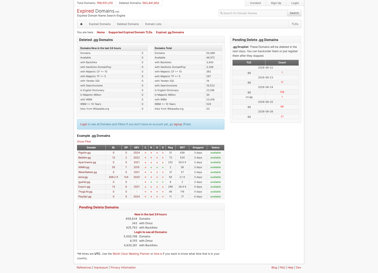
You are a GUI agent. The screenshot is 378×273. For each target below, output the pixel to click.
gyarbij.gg (84, 181)
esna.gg (83, 177)
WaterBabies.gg (87, 172)
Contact (255, 3)
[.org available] (157, 167)
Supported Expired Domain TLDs (130, 32)
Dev (298, 267)
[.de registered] (163, 153)
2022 (136, 157)
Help (291, 267)
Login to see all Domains (150, 232)
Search (294, 13)
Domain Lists (153, 24)
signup (178, 124)
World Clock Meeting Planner (131, 253)
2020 (136, 177)
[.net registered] (151, 153)
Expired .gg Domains (170, 32)
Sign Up (276, 3)
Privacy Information (123, 267)
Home (101, 32)
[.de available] (163, 167)
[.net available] (151, 167)
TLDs (295, 24)
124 (126, 177)
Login (295, 3)
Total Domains (86, 3)
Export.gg (84, 186)
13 (113, 157)
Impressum (101, 267)
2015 (137, 167)
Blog (274, 267)
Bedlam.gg (84, 157)
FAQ (282, 267)
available (215, 152)
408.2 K (113, 177)
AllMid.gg (83, 167)
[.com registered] (145, 153)
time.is (158, 253)
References (84, 267)
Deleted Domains (130, 3)
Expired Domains (100, 24)
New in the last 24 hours (150, 214)
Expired (98, 11)
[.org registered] (157, 153)
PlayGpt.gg (84, 196)
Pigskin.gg (84, 152)
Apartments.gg (87, 162)
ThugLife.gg (85, 191)
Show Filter (84, 141)
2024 (136, 152)
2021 (137, 162)
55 (113, 167)
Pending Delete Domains (99, 207)
